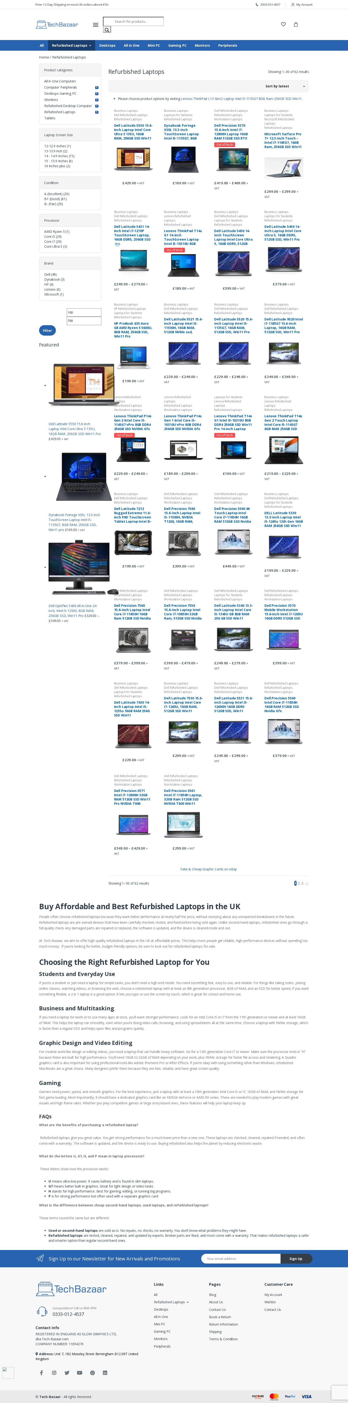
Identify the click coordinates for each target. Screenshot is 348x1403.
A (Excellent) (53, 194)
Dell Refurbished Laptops (131, 115)
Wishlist (270, 1302)
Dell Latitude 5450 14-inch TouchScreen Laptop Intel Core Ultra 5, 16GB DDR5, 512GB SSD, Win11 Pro (233, 237)
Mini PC (154, 45)
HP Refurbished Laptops (130, 309)
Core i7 (49, 241)
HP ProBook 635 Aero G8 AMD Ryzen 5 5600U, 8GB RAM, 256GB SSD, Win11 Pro (133, 329)
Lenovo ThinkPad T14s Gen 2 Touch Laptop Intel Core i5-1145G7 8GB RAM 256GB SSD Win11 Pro (283, 422)
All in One (132, 45)
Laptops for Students (178, 115)
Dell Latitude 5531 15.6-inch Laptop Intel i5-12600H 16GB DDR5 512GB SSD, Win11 (233, 704)
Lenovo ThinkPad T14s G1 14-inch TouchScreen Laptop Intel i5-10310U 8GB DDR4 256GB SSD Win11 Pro (183, 237)
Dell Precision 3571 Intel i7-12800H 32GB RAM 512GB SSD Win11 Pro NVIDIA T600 (132, 797)
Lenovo (50, 289)
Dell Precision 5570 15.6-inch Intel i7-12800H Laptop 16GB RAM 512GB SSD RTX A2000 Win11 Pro (231, 131)
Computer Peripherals (60, 87)
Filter (47, 330)
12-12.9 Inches (55, 146)
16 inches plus (54, 166)
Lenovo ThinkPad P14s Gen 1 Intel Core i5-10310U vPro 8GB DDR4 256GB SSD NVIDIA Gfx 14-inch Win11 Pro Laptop (182, 422)
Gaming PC (177, 45)
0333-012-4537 (270, 4)
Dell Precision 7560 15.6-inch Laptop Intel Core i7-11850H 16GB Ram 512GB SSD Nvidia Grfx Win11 (132, 611)
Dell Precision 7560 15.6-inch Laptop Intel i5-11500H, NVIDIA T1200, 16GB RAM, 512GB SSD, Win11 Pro (182, 515)
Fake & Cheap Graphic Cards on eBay (208, 869)
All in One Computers (60, 81)
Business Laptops (126, 111)
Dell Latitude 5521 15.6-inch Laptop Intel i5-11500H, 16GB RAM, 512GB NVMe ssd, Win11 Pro (183, 325)
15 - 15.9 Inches (56, 161)
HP (46, 284)
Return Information (223, 1324)
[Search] (107, 29)
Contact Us (217, 1309)
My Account (304, 4)
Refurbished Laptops (69, 45)
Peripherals (227, 45)
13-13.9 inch (53, 151)
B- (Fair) (50, 204)
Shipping (215, 1331)
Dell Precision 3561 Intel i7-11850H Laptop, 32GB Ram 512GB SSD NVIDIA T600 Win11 (183, 797)
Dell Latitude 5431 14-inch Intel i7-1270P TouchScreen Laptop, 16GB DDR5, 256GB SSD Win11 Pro (132, 233)
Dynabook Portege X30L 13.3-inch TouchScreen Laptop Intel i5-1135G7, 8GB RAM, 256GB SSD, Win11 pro (183, 131)
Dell (47, 274)
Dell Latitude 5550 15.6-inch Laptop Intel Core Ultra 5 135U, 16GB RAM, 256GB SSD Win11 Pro (133, 131)
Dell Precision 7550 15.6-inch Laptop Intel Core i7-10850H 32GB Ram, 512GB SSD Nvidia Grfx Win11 (183, 611)
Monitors (202, 45)
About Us (216, 1302)
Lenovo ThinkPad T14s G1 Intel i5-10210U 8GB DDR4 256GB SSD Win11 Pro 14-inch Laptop (233, 422)
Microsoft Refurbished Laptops (279, 121)
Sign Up (296, 1258)
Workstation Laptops (228, 119)
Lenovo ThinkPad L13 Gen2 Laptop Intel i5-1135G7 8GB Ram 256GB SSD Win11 (241, 98)
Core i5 (49, 236)
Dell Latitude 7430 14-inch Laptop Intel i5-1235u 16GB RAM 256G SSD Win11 (132, 708)
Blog (212, 1294)
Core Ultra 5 (53, 246)
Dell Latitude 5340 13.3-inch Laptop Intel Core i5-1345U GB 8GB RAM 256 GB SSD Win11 (233, 611)
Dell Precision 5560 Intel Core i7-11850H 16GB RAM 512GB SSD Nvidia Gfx (281, 704)
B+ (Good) (52, 199)
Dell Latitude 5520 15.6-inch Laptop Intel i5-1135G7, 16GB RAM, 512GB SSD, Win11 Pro (233, 325)
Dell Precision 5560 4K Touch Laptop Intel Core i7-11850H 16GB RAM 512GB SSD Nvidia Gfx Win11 (232, 515)
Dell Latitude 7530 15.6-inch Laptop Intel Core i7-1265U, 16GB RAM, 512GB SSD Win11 (183, 704)
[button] (285, 86)
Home (44, 57)
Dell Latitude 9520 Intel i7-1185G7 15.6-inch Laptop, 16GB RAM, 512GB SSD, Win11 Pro (283, 325)
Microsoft (51, 294)
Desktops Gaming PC (60, 93)
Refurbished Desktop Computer (68, 105)
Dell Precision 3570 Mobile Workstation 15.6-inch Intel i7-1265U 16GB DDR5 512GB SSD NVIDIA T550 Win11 (283, 611)
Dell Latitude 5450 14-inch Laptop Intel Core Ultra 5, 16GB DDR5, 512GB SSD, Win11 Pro (282, 233)
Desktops (107, 45)
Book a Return (220, 1317)
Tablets (49, 118)
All (42, 45)
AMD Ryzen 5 (54, 231)
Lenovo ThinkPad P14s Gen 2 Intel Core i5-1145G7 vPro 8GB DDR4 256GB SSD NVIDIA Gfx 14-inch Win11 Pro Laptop (133, 422)
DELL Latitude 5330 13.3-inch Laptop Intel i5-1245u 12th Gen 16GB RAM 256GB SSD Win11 (283, 519)
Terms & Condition (223, 1339)
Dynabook (52, 279)
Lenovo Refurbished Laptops (177, 218)
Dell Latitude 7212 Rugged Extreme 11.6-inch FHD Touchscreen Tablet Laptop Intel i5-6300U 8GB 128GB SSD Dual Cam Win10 (133, 515)
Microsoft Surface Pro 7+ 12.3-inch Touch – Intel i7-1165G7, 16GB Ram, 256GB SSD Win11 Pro (283, 140)
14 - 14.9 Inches (56, 156)
